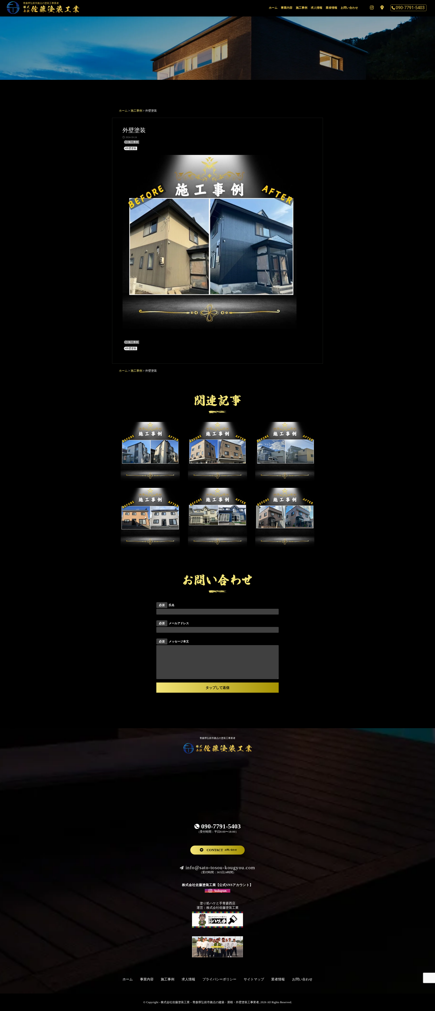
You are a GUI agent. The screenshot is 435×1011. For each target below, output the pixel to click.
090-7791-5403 (410, 7)
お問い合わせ (349, 7)
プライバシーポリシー (219, 979)
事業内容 (286, 7)
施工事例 (301, 7)
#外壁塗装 (130, 148)
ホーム (273, 7)
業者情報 (331, 7)
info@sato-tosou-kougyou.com (220, 867)
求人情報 (316, 7)
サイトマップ (254, 979)
